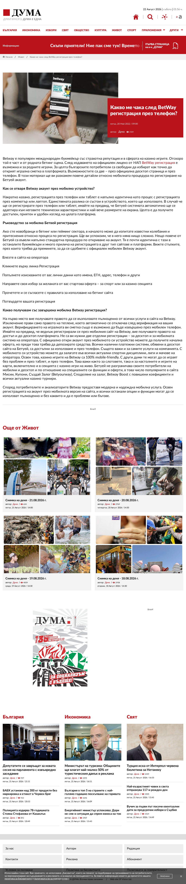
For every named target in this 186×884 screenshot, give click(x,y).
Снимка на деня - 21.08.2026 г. (25, 500)
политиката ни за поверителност (51, 879)
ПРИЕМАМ (164, 876)
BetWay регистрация (158, 163)
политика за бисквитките (18, 879)
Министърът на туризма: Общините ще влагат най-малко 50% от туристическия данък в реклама (92, 769)
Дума (121, 132)
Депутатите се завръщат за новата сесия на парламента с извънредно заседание (29, 769)
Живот (21, 57)
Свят (132, 717)
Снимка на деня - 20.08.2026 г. (118, 500)
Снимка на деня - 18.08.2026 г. (118, 578)
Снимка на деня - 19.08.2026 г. (25, 578)
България (13, 717)
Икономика (77, 717)
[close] (181, 876)
